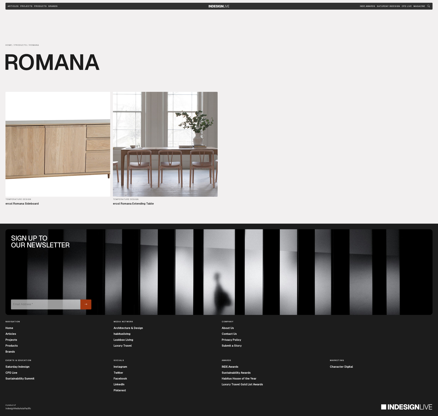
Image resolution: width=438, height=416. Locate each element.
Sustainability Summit (19, 378)
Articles (13, 6)
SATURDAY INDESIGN (388, 6)
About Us (228, 328)
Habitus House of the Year (239, 378)
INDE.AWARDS (367, 6)
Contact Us (229, 334)
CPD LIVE (407, 6)
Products (40, 6)
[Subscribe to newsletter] (85, 304)
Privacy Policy (231, 340)
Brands (53, 6)
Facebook (120, 378)
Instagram (120, 367)
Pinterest (120, 390)
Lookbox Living (123, 340)
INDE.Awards (230, 367)
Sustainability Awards (236, 373)
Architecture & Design (128, 328)
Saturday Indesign (17, 367)
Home (9, 328)
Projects (26, 6)
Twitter (118, 373)
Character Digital (341, 367)
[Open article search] (428, 6)
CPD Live (11, 373)
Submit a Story (232, 345)
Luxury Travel (123, 345)
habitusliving (122, 334)
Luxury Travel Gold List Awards (242, 384)
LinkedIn (119, 384)
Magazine (419, 6)
